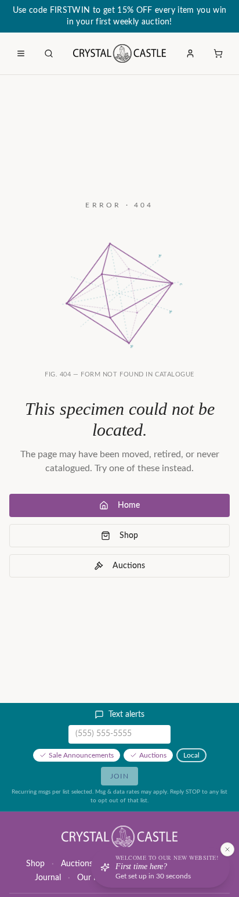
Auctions (129, 566)
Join (119, 776)
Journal (48, 878)
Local (191, 755)
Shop (128, 536)
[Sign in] (190, 53)
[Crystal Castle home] (119, 53)
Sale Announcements (81, 755)
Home (129, 505)
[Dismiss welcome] (227, 849)
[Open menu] (20, 53)
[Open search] (48, 53)
